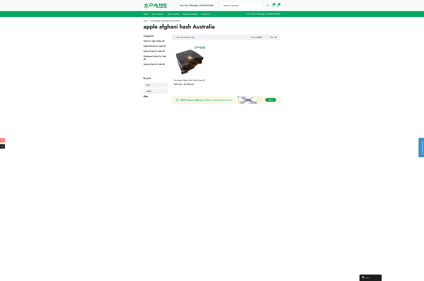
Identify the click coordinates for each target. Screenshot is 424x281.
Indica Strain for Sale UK (154, 51)
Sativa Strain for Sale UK (154, 64)
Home (146, 21)
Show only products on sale (185, 37)
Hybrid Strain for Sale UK (155, 46)
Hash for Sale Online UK (154, 41)
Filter (146, 96)
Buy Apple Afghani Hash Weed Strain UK (189, 80)
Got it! (413, 4)
